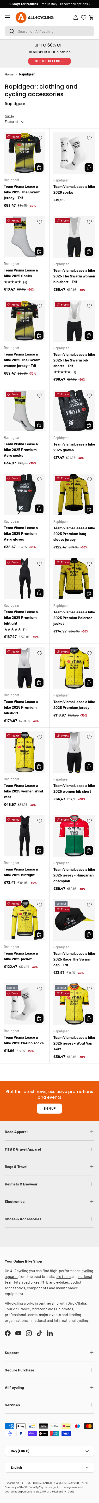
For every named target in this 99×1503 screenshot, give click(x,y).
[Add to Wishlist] (39, 138)
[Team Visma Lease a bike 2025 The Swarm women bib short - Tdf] (74, 237)
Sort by (9, 116)
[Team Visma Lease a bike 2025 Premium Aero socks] (24, 410)
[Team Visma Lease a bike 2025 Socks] (24, 236)
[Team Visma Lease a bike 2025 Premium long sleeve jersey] (74, 494)
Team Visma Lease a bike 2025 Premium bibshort (21, 707)
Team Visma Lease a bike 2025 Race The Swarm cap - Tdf (74, 959)
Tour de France (17, 1308)
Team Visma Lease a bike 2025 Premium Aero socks (21, 449)
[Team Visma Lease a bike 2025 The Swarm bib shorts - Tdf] (74, 321)
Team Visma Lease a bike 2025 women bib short (74, 788)
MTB (45, 1282)
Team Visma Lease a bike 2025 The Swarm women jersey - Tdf (22, 360)
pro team (63, 1276)
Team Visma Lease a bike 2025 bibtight (21, 872)
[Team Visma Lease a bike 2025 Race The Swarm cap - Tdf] (74, 920)
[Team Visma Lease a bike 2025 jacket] (24, 919)
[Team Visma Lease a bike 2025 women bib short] (74, 752)
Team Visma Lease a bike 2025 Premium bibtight (21, 617)
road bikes (31, 1282)
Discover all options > (74, 4)
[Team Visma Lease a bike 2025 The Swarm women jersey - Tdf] (24, 320)
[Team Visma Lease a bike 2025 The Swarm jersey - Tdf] (24, 153)
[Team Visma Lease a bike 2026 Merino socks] (24, 1004)
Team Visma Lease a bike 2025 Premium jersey (74, 704)
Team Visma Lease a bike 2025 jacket (21, 956)
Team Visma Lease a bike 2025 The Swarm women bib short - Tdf (74, 276)
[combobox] (49, 31)
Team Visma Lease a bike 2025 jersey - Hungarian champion (74, 875)
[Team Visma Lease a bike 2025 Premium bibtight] (24, 578)
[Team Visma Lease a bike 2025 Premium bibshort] (24, 668)
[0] (84, 17)
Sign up (49, 1108)
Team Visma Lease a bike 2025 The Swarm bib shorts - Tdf (74, 360)
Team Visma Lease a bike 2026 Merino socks (24, 1040)
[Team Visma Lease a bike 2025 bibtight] (24, 835)
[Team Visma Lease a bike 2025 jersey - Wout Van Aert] (74, 1004)
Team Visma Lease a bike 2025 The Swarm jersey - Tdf (22, 192)
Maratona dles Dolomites (52, 1308)
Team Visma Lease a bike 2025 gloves (74, 447)
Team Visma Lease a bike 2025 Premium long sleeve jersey (74, 534)
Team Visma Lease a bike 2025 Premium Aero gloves (21, 533)
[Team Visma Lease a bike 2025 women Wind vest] (24, 752)
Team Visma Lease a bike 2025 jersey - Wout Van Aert (74, 1043)
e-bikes (62, 1282)
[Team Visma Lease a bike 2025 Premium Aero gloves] (24, 494)
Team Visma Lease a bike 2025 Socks (21, 273)
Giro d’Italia (77, 1303)
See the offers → (49, 61)
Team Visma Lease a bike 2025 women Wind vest (23, 791)
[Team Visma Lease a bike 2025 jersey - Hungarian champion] (74, 836)
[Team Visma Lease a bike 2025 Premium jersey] (74, 668)
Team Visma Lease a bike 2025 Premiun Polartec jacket (74, 618)
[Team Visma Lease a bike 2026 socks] (74, 153)
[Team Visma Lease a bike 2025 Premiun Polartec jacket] (74, 578)
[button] (92, 17)
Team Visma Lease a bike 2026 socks (74, 189)
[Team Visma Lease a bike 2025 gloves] (74, 410)
